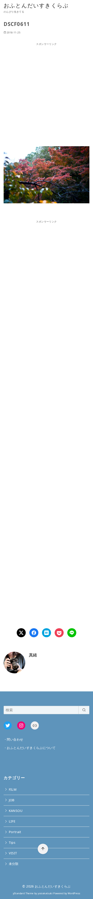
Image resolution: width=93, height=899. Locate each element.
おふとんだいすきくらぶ (36, 5)
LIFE (12, 821)
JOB (11, 800)
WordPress (74, 893)
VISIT (13, 853)
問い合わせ (15, 739)
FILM (13, 789)
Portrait (15, 832)
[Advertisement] (46, 92)
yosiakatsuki (45, 893)
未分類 (14, 864)
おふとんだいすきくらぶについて (31, 748)
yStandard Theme (23, 893)
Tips (12, 842)
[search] (83, 710)
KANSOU (16, 811)
